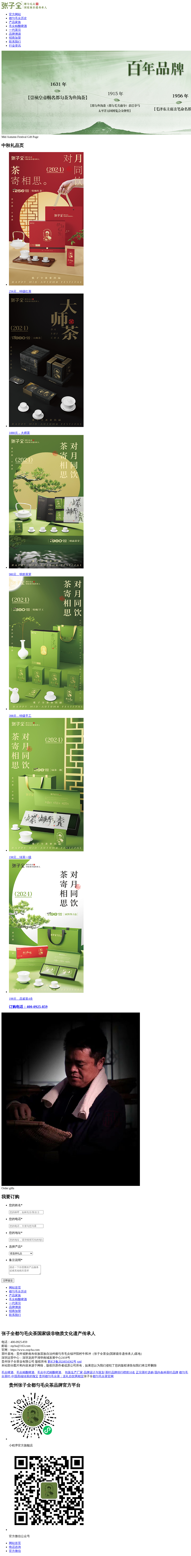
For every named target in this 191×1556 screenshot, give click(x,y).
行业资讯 (15, 45)
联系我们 (15, 41)
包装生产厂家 (74, 1372)
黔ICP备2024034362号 (62, 1361)
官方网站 (15, 14)
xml (79, 1361)
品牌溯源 (15, 33)
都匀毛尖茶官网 (103, 1376)
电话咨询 (15, 1547)
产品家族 (15, 22)
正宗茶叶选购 (145, 1372)
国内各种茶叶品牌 (166, 1372)
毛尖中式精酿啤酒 (49, 1372)
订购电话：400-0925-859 (28, 1007)
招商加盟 (15, 37)
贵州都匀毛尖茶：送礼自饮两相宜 (61, 1376)
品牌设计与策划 (94, 1372)
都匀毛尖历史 (18, 18)
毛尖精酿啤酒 (18, 26)
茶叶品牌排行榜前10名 (120, 1372)
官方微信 (15, 1550)
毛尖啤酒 (7, 1372)
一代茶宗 (15, 29)
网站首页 (15, 1287)
